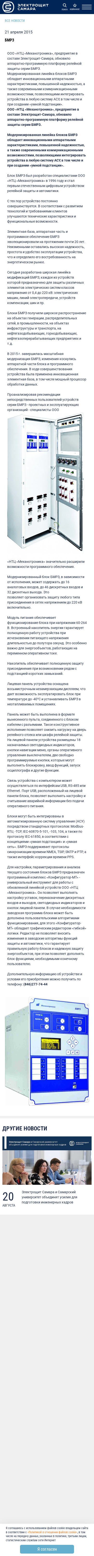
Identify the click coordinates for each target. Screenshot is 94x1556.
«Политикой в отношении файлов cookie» (52, 1532)
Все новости (15, 20)
